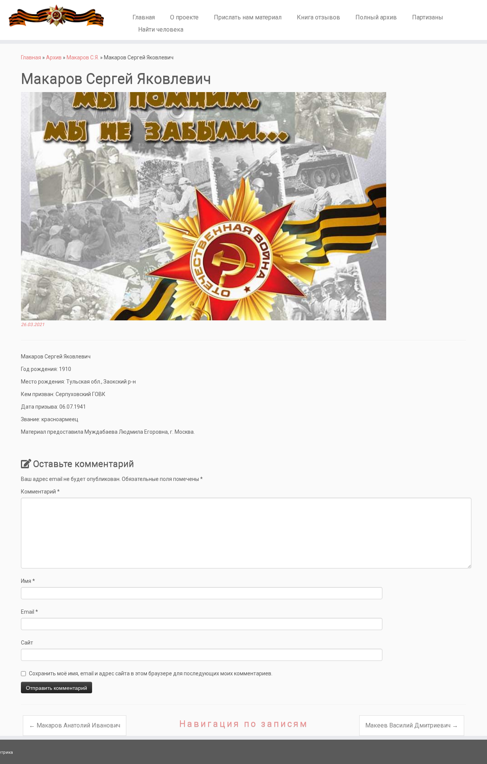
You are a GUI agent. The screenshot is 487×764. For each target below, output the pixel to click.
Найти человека (160, 29)
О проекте (184, 17)
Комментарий (40, 492)
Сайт (27, 643)
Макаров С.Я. (83, 57)
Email (29, 612)
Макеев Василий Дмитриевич (411, 725)
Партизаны (427, 17)
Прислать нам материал (248, 17)
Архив (54, 57)
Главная (143, 17)
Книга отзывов (318, 17)
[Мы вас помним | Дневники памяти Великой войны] (56, 15)
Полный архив (376, 17)
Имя (28, 581)
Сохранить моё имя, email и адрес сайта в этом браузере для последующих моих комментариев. (150, 673)
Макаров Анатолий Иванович (74, 725)
